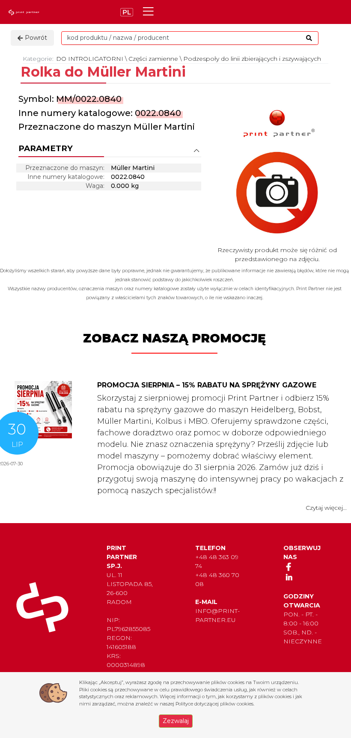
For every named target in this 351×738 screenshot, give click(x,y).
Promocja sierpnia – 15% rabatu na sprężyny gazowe (206, 385)
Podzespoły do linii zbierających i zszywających (252, 58)
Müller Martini (164, 127)
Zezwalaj (176, 721)
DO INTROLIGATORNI (89, 58)
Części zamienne (153, 58)
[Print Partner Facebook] (288, 566)
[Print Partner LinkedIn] (288, 577)
